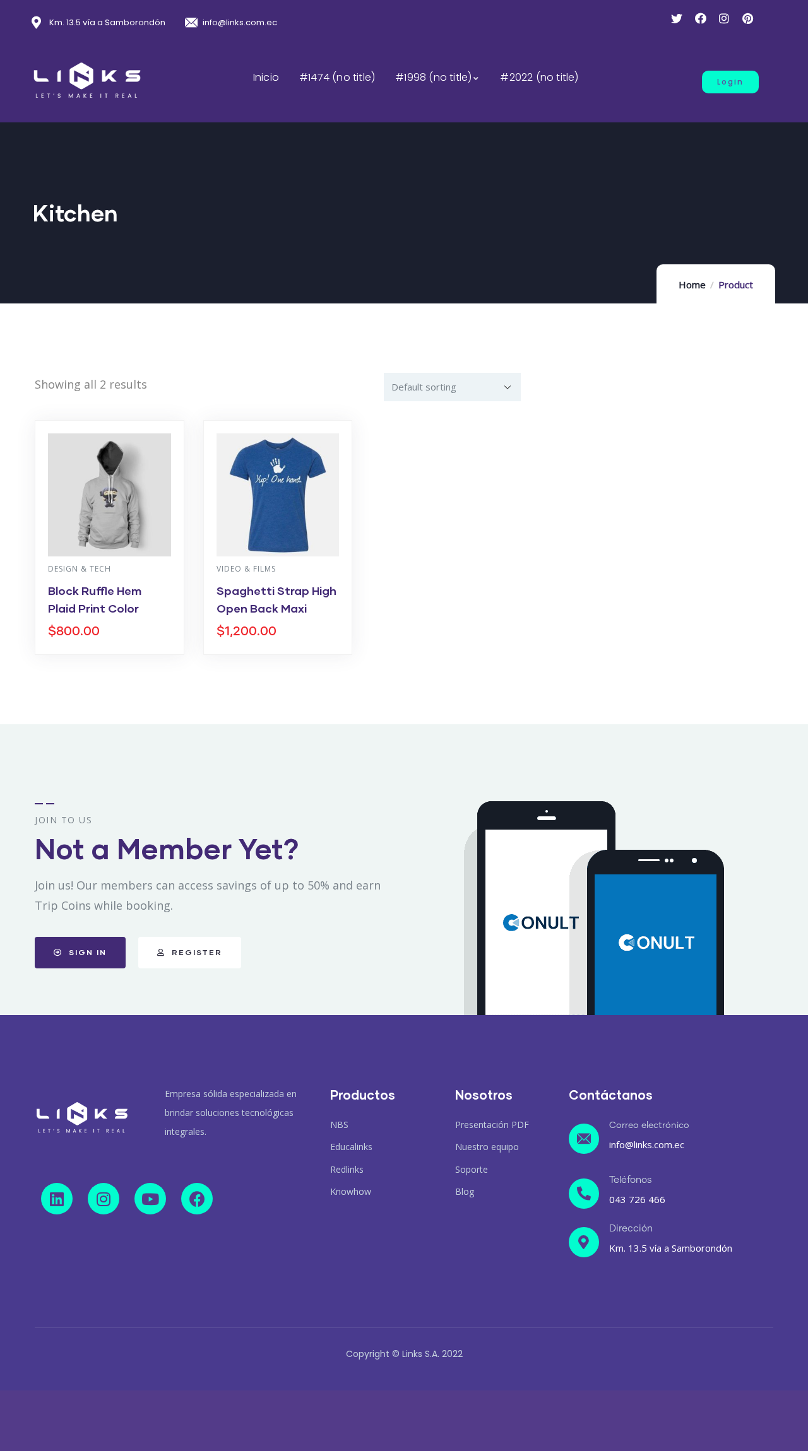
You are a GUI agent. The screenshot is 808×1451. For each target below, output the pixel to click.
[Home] (82, 1117)
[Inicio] (87, 81)
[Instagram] (103, 1198)
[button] (730, 82)
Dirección (631, 1228)
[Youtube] (150, 1198)
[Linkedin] (57, 1198)
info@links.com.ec (646, 1144)
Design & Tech (79, 568)
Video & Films (246, 568)
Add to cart (115, 651)
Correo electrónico (649, 1125)
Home (692, 284)
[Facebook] (197, 1198)
